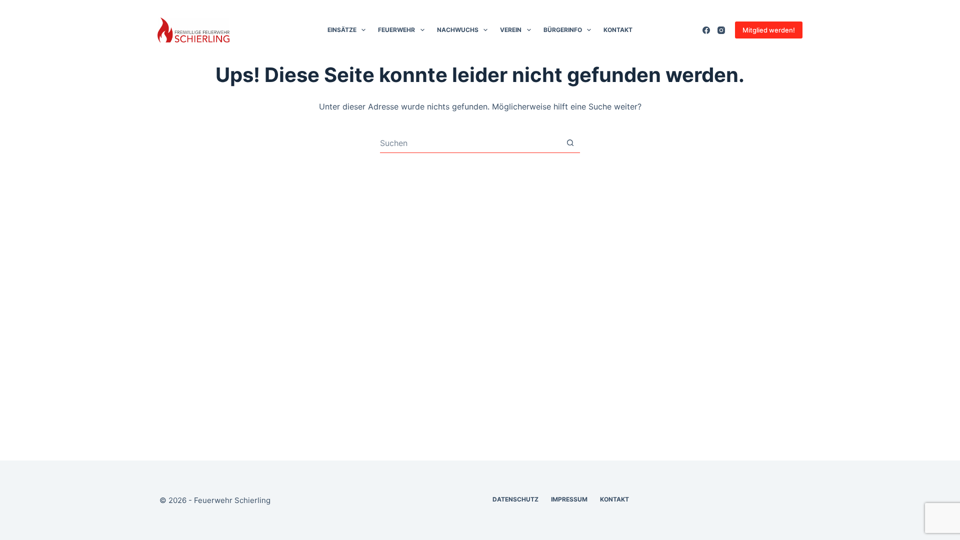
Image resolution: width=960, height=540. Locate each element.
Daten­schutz (515, 499)
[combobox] (470, 143)
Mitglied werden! (768, 30)
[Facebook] (706, 30)
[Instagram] (721, 30)
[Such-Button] (570, 142)
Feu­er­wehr (396, 30)
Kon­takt (618, 30)
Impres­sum (569, 499)
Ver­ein (511, 30)
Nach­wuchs (457, 30)
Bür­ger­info (563, 30)
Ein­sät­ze (342, 30)
